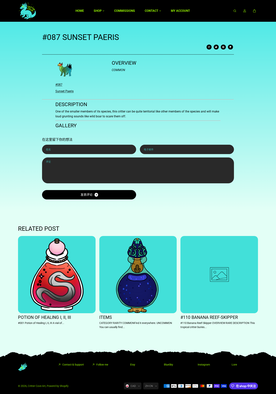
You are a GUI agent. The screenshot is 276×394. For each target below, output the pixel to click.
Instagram (204, 364)
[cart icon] (254, 10)
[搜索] (234, 10)
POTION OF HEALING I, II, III (44, 317)
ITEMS (105, 317)
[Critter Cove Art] (27, 11)
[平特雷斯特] (223, 47)
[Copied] (230, 47)
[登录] (244, 10)
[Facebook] (209, 47)
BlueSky (168, 364)
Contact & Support (73, 364)
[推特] (216, 47)
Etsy (132, 364)
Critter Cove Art (37, 385)
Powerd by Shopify (58, 385)
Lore (234, 364)
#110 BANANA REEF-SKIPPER (209, 317)
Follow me (102, 364)
